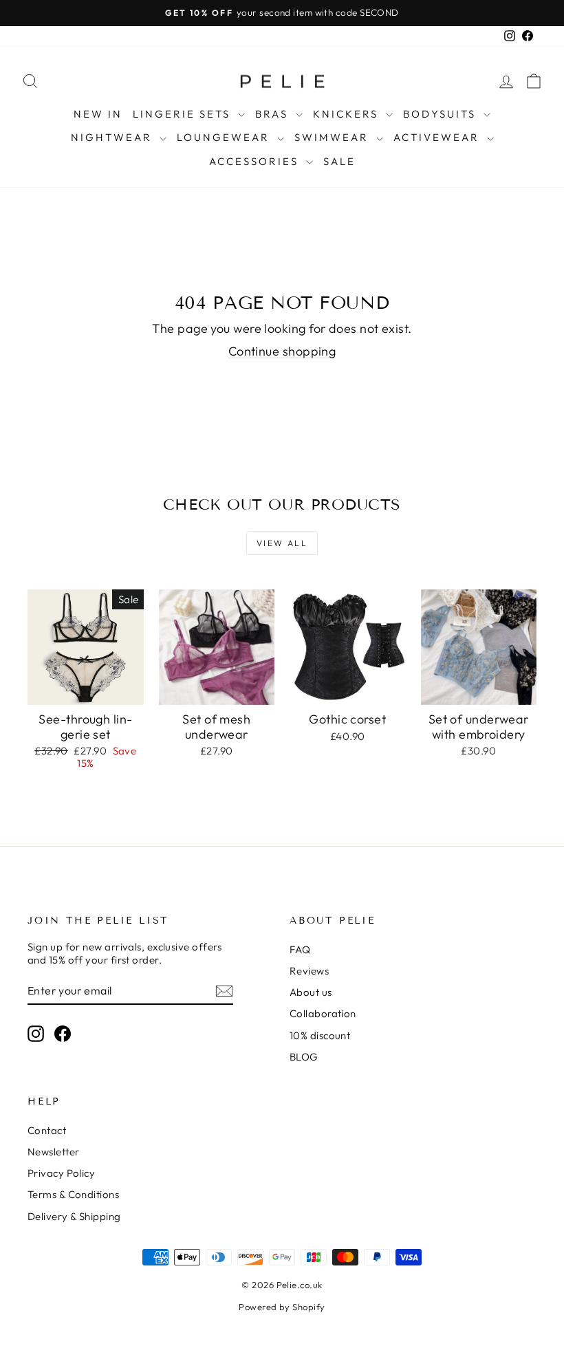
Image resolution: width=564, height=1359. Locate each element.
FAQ (300, 949)
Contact (47, 1130)
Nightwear (113, 137)
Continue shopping (282, 351)
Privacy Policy (61, 1172)
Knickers (347, 113)
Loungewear (225, 137)
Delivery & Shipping (74, 1216)
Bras (273, 113)
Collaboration (323, 1013)
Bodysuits (441, 113)
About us (311, 992)
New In (98, 113)
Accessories (256, 161)
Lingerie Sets (184, 113)
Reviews (309, 970)
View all (282, 543)
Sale (339, 161)
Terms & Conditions (73, 1194)
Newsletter (54, 1151)
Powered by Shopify (282, 1306)
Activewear (438, 137)
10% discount (320, 1035)
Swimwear (333, 137)
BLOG (304, 1056)
